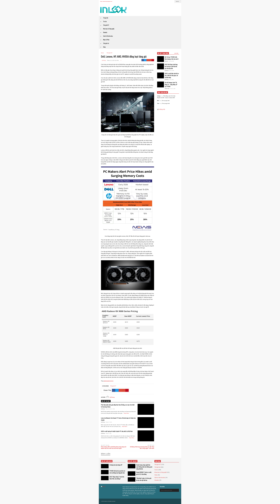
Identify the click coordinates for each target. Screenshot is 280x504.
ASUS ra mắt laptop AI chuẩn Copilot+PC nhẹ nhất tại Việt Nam (117, 431)
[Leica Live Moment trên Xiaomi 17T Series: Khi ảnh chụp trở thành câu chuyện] (146, 422)
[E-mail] (150, 60)
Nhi (158, 100)
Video (156, 475)
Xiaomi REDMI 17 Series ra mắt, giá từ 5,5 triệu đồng (144, 473)
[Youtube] (170, 1)
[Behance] (112, 489)
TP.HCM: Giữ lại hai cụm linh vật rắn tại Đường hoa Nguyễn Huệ (117, 472)
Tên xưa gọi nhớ (165, 100)
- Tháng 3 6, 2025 (108, 433)
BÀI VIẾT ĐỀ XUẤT (106, 401)
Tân (158, 103)
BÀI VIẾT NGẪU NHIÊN (107, 461)
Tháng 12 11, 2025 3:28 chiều (113, 60)
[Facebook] (163, 1)
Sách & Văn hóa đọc (108, 36)
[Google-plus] (147, 60)
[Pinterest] (153, 60)
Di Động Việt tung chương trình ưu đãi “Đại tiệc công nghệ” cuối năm (142, 447)
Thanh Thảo (167, 88)
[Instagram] (167, 1)
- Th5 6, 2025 (171, 79)
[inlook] (113, 10)
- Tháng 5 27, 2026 (108, 422)
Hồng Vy (166, 61)
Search (177, 1)
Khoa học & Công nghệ (108, 29)
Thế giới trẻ (106, 43)
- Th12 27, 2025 (172, 88)
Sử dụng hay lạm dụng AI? (115, 465)
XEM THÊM (176, 53)
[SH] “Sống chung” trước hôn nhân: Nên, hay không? (116, 478)
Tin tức (105, 21)
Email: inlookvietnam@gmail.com (106, 1)
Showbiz (105, 32)
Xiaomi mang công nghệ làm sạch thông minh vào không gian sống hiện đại (144, 467)
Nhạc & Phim (106, 40)
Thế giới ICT (106, 25)
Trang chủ (105, 18)
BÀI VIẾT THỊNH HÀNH (163, 53)
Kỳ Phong (104, 60)
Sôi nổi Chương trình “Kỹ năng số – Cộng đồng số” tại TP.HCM (171, 84)
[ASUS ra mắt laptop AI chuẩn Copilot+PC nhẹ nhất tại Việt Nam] (146, 435)
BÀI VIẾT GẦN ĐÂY (132, 461)
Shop (104, 47)
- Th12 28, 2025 (171, 61)
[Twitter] (160, 1)
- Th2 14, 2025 (171, 70)
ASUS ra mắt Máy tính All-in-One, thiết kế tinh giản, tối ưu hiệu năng (172, 75)
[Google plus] (165, 1)
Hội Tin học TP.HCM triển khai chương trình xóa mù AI (171, 58)
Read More (126, 413)
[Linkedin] (172, 1)
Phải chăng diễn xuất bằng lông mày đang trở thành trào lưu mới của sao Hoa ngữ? (113, 447)
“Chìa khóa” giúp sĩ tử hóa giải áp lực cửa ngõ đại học (143, 479)
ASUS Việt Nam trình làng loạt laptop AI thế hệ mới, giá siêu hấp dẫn (171, 66)
